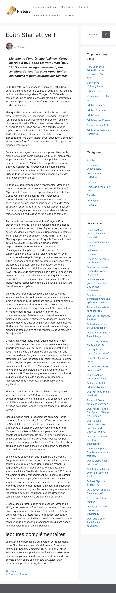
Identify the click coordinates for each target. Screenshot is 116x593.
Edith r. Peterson (96, 110)
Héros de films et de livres (46, 15)
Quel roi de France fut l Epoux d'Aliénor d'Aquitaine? (98, 412)
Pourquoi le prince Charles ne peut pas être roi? (98, 452)
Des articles (67, 7)
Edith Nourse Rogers (98, 120)
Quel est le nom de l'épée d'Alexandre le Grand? (97, 271)
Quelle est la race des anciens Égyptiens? (97, 510)
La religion (93, 200)
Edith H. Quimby (96, 105)
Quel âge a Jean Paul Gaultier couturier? (96, 522)
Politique (92, 205)
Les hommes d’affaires (44, 7)
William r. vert (94, 91)
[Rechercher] (106, 34)
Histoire (24, 11)
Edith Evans (93, 115)
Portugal (83, 7)
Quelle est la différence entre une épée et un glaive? (98, 299)
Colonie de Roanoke (18, 574)
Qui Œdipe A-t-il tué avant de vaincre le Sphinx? (98, 473)
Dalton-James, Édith (98, 125)
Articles (91, 160)
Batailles (69, 15)
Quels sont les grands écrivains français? (96, 234)
